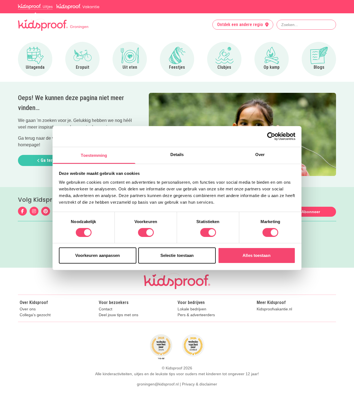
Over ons (28, 309)
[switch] (146, 232)
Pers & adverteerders (196, 315)
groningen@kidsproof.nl (158, 384)
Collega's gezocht (35, 315)
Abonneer (310, 212)
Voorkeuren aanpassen (97, 255)
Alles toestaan (256, 255)
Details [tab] (177, 154)
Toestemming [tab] (94, 155)
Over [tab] (260, 154)
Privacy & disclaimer (199, 384)
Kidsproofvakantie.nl (274, 309)
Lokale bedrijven (192, 309)
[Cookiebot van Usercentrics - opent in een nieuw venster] (271, 136)
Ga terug (48, 160)
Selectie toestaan (177, 255)
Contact (105, 309)
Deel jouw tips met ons (118, 315)
